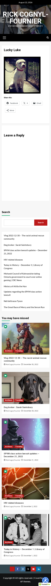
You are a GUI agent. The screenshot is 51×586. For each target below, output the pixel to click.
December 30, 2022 (31, 364)
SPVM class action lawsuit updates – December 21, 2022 (25, 252)
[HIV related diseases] (25, 483)
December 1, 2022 (30, 556)
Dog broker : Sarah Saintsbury (17, 245)
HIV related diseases (13, 259)
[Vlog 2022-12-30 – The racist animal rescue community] (25, 339)
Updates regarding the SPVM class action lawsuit (23, 293)
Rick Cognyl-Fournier (25, 17)
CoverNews (39, 578)
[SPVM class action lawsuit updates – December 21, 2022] (25, 434)
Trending (18, 351)
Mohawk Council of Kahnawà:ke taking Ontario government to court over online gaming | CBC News (23, 276)
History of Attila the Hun (15, 286)
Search (6, 212)
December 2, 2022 (30, 506)
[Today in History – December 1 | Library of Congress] (25, 530)
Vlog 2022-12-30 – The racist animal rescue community (24, 237)
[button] (4, 37)
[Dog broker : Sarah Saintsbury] (25, 388)
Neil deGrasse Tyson (13, 301)
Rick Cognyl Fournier (13, 364)
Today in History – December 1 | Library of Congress (23, 267)
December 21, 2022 (31, 460)
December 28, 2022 (31, 411)
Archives (8, 351)
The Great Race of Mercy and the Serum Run (24, 307)
